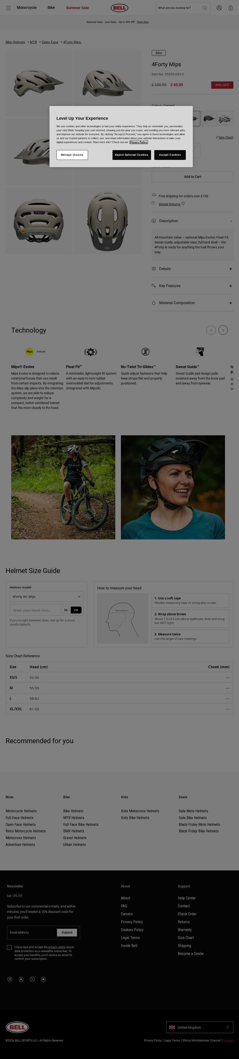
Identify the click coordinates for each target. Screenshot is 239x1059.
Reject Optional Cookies (131, 154)
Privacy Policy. (139, 142)
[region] (121, 136)
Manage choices (72, 154)
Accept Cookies (170, 154)
